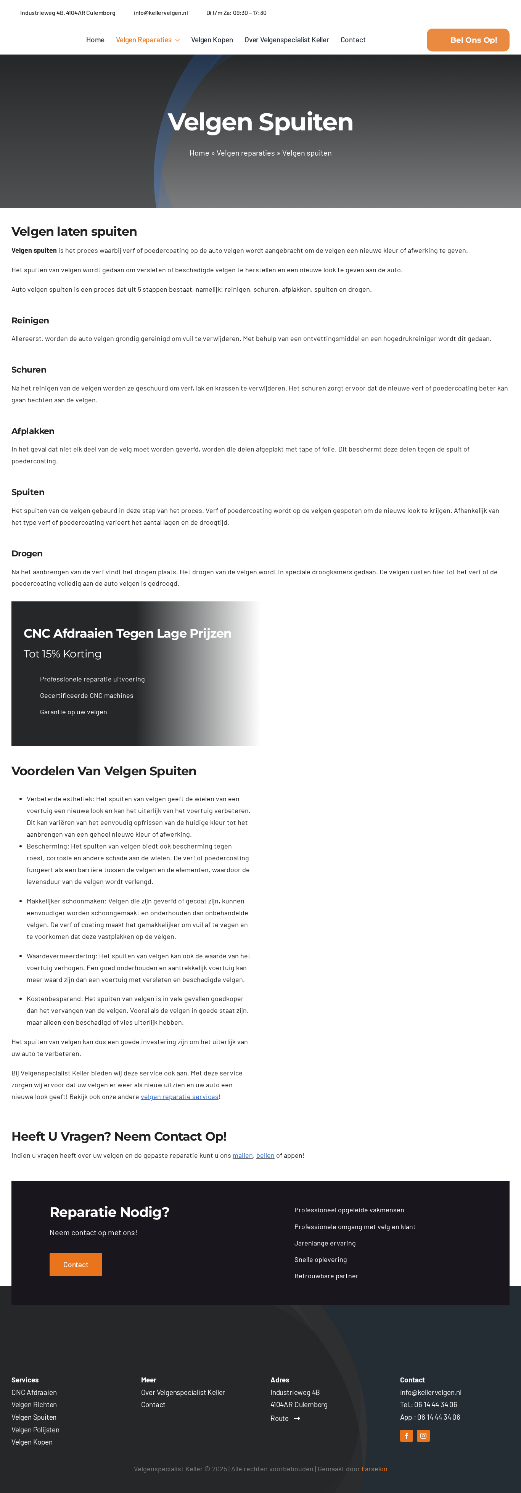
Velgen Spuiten (33, 1417)
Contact (153, 1404)
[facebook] (406, 1436)
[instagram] (423, 1436)
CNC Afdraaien (34, 1392)
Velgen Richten (34, 1404)
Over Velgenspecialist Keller (183, 1392)
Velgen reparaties (246, 152)
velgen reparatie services (180, 1096)
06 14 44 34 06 (435, 1404)
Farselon (375, 1468)
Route (279, 1418)
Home (199, 152)
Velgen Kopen (32, 1441)
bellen (265, 1155)
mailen (243, 1155)
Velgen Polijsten (35, 1429)
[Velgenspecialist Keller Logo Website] (33, 36)
